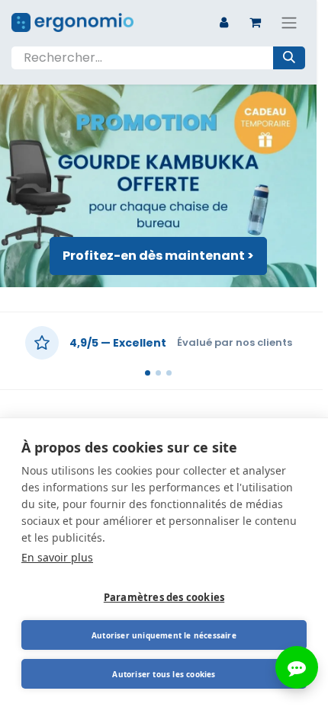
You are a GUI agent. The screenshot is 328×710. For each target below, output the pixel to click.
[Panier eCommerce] (255, 22)
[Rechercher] (289, 57)
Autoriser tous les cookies (163, 674)
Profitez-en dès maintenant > (158, 255)
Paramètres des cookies (164, 597)
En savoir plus (57, 557)
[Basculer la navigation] (289, 22)
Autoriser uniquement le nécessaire (164, 635)
